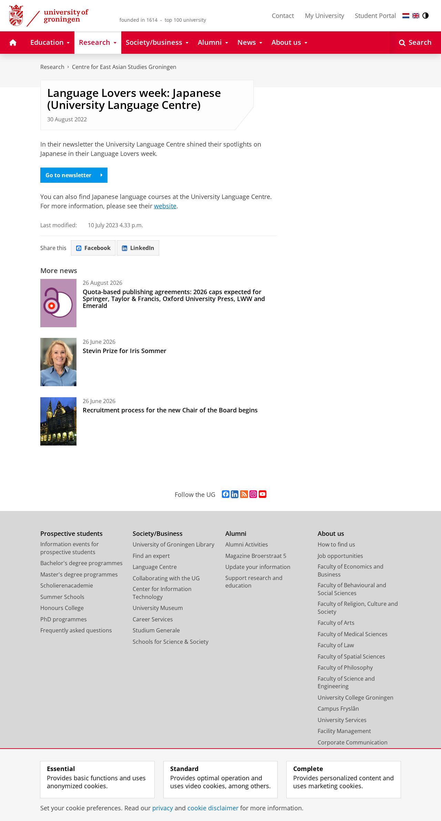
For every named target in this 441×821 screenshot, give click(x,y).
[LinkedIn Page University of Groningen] (234, 494)
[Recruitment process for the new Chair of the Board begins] (58, 421)
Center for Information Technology (162, 593)
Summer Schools (62, 597)
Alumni (235, 534)
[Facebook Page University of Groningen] (225, 494)
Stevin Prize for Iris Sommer (124, 350)
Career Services (153, 619)
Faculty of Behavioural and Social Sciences (352, 589)
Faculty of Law (336, 645)
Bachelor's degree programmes (81, 563)
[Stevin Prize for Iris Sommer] (58, 362)
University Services (342, 720)
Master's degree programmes (79, 574)
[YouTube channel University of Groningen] (262, 494)
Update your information (257, 567)
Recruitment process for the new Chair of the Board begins (170, 410)
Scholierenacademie (66, 585)
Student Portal (375, 15)
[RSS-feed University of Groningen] (244, 494)
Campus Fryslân (338, 708)
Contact (283, 15)
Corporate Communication (353, 742)
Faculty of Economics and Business (350, 570)
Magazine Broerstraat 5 (255, 556)
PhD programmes (63, 619)
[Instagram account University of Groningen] (253, 494)
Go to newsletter (68, 175)
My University (324, 15)
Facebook (97, 248)
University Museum (158, 608)
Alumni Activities (246, 544)
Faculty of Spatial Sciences (351, 656)
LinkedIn (142, 248)
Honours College (62, 608)
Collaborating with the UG (166, 578)
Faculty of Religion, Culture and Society (358, 607)
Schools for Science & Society (170, 641)
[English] (415, 15)
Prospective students (71, 534)
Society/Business (158, 534)
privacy (162, 808)
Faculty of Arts (336, 623)
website (165, 206)
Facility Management (344, 731)
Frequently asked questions (76, 630)
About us (331, 534)
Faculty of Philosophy (345, 667)
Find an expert (151, 556)
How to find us (336, 544)
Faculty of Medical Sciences (353, 634)
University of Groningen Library (173, 544)
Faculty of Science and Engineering (346, 682)
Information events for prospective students (69, 548)
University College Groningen (355, 697)
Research (52, 67)
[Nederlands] (405, 15)
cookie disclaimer (212, 808)
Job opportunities (340, 556)
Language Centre (155, 567)
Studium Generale (156, 630)
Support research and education (254, 582)
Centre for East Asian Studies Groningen (124, 67)
